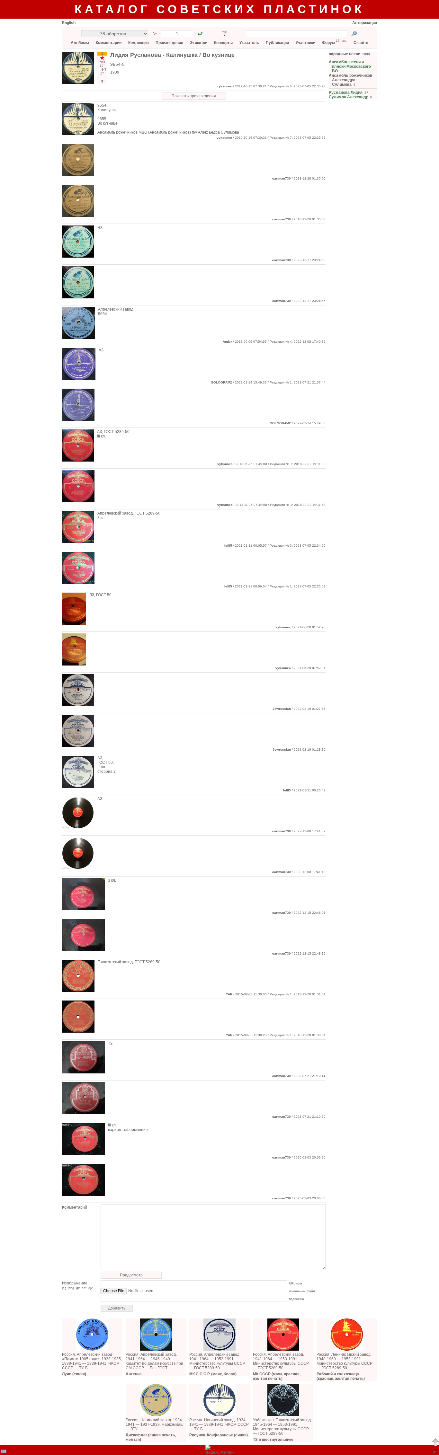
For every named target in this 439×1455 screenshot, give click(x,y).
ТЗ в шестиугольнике (273, 1439)
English (69, 23)
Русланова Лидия (346, 92)
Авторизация (364, 23)
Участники (305, 42)
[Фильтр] (224, 33)
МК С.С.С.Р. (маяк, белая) (213, 1374)
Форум (328, 42)
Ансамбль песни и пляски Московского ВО (350, 66)
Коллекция (138, 42)
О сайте (361, 42)
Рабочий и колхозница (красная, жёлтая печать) (341, 1376)
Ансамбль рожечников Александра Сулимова (350, 80)
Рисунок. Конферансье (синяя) (218, 1435)
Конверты (223, 42)
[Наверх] (435, 1442)
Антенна (134, 1374)
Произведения (169, 42)
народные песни (344, 54)
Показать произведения (194, 96)
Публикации (277, 42)
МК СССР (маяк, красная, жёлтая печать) (276, 1376)
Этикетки (198, 42)
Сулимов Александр (348, 97)
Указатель (249, 42)
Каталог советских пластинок (220, 9)
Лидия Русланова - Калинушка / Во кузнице (172, 55)
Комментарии (108, 42)
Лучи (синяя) (74, 1374)
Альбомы (80, 42)
